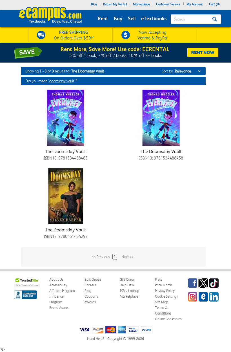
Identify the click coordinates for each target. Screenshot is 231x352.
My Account (194, 4)
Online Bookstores (168, 319)
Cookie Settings (166, 296)
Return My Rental (115, 4)
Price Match (163, 285)
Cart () (214, 4)
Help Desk (127, 285)
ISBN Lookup (129, 291)
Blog (94, 4)
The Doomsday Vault (65, 151)
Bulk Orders (93, 279)
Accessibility (58, 285)
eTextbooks (153, 18)
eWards (90, 302)
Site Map (161, 302)
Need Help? (95, 338)
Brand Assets (58, 307)
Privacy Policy (165, 291)
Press (158, 279)
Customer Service (168, 4)
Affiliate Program (62, 291)
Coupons (91, 296)
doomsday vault (61, 81)
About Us (56, 279)
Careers (90, 285)
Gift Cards (127, 279)
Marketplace (141, 4)
